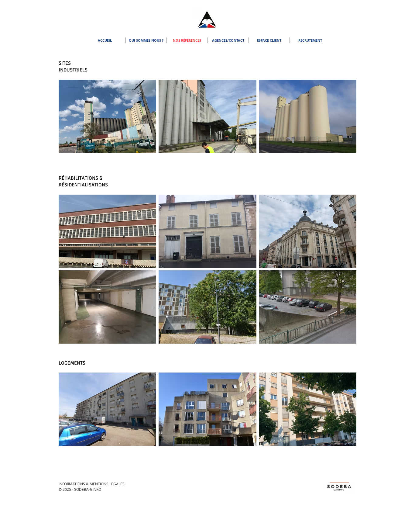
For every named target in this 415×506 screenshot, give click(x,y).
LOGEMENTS (72, 363)
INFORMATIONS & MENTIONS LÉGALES (92, 483)
